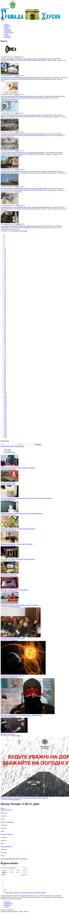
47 (5, 308)
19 (5, 263)
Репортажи (7, 37)
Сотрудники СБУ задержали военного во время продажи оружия (21, 226)
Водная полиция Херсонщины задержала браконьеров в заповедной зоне (23, 134)
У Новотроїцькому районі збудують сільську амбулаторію (18, 77)
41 (5, 298)
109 (5, 408)
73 (5, 350)
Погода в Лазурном (21, 858)
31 (5, 282)
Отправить (38, 444)
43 (5, 301)
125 (5, 434)
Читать (17, 57)
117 (5, 421)
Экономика (7, 31)
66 (5, 339)
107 (5, 405)
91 (5, 379)
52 (5, 316)
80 (5, 361)
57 (5, 324)
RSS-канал (7, 905)
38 (5, 293)
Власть (6, 27)
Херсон (6, 24)
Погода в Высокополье (8, 858)
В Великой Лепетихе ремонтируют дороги (14, 171)
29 (5, 279)
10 (5, 248)
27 (5, 276)
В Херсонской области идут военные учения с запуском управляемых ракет (24, 188)
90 (5, 377)
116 (5, 419)
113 (5, 415)
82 (5, 364)
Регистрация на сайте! (7, 446)
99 (5, 392)
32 (5, 284)
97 (5, 389)
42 (5, 300)
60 (5, 329)
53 (5, 318)
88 (5, 374)
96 (5, 387)
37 (5, 292)
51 (5, 314)
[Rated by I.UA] (8, 891)
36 (5, 290)
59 (5, 327)
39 (5, 295)
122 (5, 429)
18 (5, 261)
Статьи (13, 469)
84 (5, 368)
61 (5, 331)
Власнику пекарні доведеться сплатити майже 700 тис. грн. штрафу (21, 96)
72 (5, 348)
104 (5, 400)
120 (5, 426)
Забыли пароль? (20, 446)
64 (5, 335)
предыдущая (15, 231)
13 (5, 253)
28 (5, 277)
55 (5, 321)
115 (5, 418)
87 (5, 373)
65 (5, 337)
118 (5, 423)
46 (5, 306)
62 (5, 332)
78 (5, 358)
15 (5, 256)
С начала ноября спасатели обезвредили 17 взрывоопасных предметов (22, 152)
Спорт (6, 34)
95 (5, 385)
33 (5, 285)
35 (5, 289)
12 (5, 251)
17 (5, 259)
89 (5, 376)
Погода (3, 808)
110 (5, 410)
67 (5, 340)
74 (5, 352)
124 (5, 432)
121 (5, 427)
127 (5, 437)
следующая (23, 231)
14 (5, 255)
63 (5, 334)
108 (5, 406)
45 (5, 305)
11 (5, 250)
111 (5, 411)
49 (5, 311)
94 (5, 384)
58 (5, 326)
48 (5, 310)
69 (5, 343)
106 (5, 403)
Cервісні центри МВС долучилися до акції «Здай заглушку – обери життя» (24, 59)
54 (5, 319)
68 (5, 342)
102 (5, 397)
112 (5, 413)
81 (5, 363)
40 (5, 297)
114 (5, 416)
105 (5, 402)
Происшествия (8, 32)
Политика (7, 29)
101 (5, 395)
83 (5, 366)
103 (5, 398)
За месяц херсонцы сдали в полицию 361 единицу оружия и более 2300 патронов (26, 207)
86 (5, 371)
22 (5, 268)
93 (5, 382)
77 (5, 356)
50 (5, 313)
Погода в (6, 810)
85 (5, 369)
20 (5, 264)
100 (5, 394)
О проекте (7, 902)
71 (5, 347)
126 (5, 436)
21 (5, 266)
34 (5, 287)
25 (5, 272)
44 (5, 303)
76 (5, 355)
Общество (7, 26)
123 (5, 431)
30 (5, 280)
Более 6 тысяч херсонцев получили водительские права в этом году (21, 115)
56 (5, 322)
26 (5, 274)
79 (5, 360)
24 (5, 271)
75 (5, 353)
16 (5, 258)
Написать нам (8, 903)
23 (5, 269)
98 (5, 390)
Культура (7, 35)
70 (5, 345)
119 (5, 424)
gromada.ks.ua (5, 8)
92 (5, 381)
